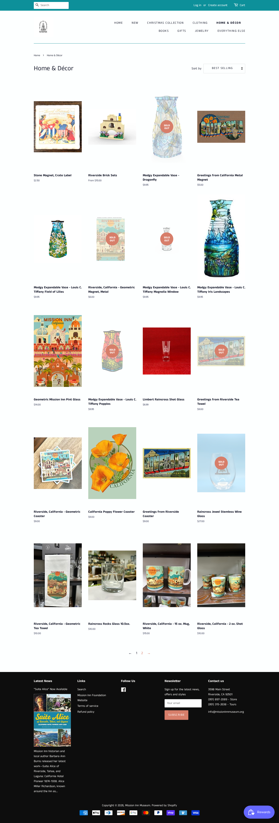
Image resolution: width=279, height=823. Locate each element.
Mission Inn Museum (137, 805)
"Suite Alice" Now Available (50, 689)
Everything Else (231, 31)
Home (118, 23)
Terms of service (87, 706)
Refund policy (85, 712)
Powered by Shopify (164, 805)
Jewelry (202, 31)
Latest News (43, 681)
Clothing (200, 23)
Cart (242, 5)
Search (81, 689)
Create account (218, 5)
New (135, 23)
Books (164, 31)
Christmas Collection (165, 23)
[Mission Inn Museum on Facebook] (123, 691)
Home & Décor (228, 23)
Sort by (196, 68)
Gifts (181, 31)
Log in (197, 5)
